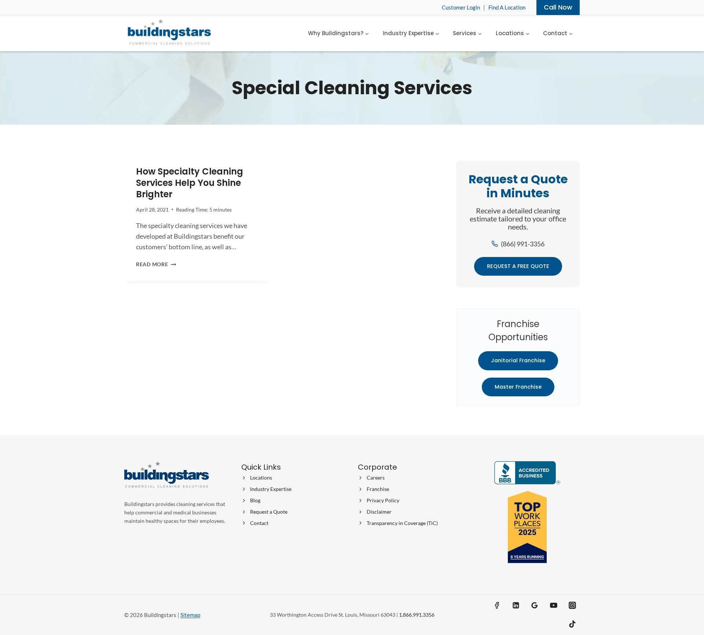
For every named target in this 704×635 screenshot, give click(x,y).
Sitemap (190, 615)
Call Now (558, 7)
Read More (156, 264)
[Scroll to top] (685, 602)
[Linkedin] (516, 605)
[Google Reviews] (534, 605)
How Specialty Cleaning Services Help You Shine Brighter (189, 182)
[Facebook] (497, 605)
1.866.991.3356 (416, 615)
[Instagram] (572, 605)
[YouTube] (553, 605)
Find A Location (506, 7)
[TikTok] (572, 624)
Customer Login (461, 7)
